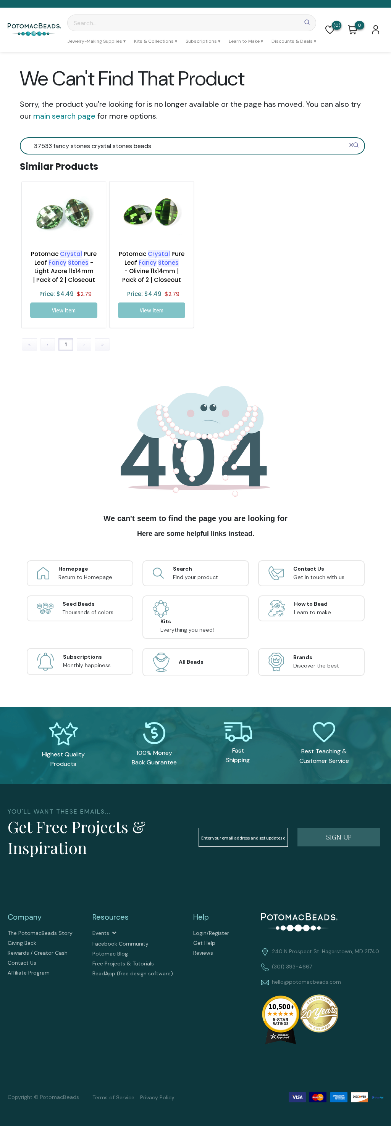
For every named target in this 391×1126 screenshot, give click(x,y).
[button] (330, 29)
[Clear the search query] (351, 145)
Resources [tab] (110, 917)
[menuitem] (96, 41)
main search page (64, 116)
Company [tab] (25, 917)
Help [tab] (201, 917)
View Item (64, 310)
